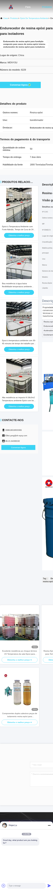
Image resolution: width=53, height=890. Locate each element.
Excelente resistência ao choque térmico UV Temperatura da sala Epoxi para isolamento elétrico (19, 652)
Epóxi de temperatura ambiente (34, 18)
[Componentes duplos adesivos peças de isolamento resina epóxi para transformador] (20, 690)
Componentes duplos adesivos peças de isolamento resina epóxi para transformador (19, 715)
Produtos (47, 7)
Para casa (28, 8)
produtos (14, 18)
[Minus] (49, 825)
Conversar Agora (19, 85)
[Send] (49, 886)
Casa (5, 18)
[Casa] (11, 7)
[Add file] (3, 886)
